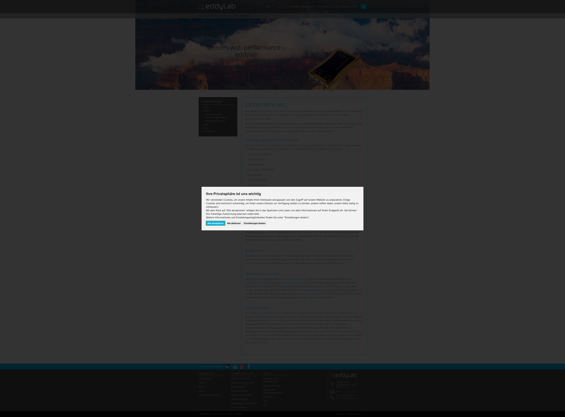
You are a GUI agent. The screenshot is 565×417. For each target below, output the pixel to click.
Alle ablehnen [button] (234, 223)
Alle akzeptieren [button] (215, 223)
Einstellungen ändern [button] (255, 223)
